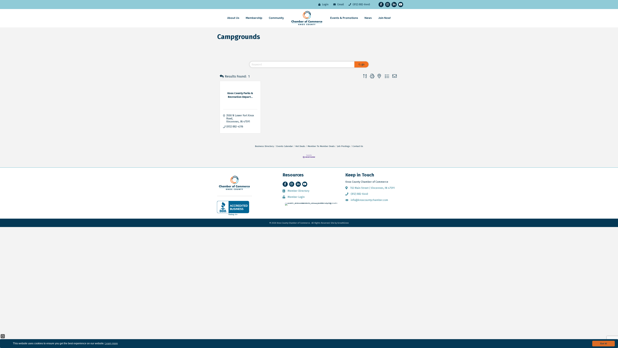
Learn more (111, 343)
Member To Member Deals (321, 146)
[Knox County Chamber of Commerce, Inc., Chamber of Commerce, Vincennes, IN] (233, 208)
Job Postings (343, 146)
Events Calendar (284, 146)
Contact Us (357, 146)
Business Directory (264, 146)
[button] (222, 76)
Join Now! (384, 17)
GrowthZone (343, 223)
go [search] (362, 64)
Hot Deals (300, 146)
